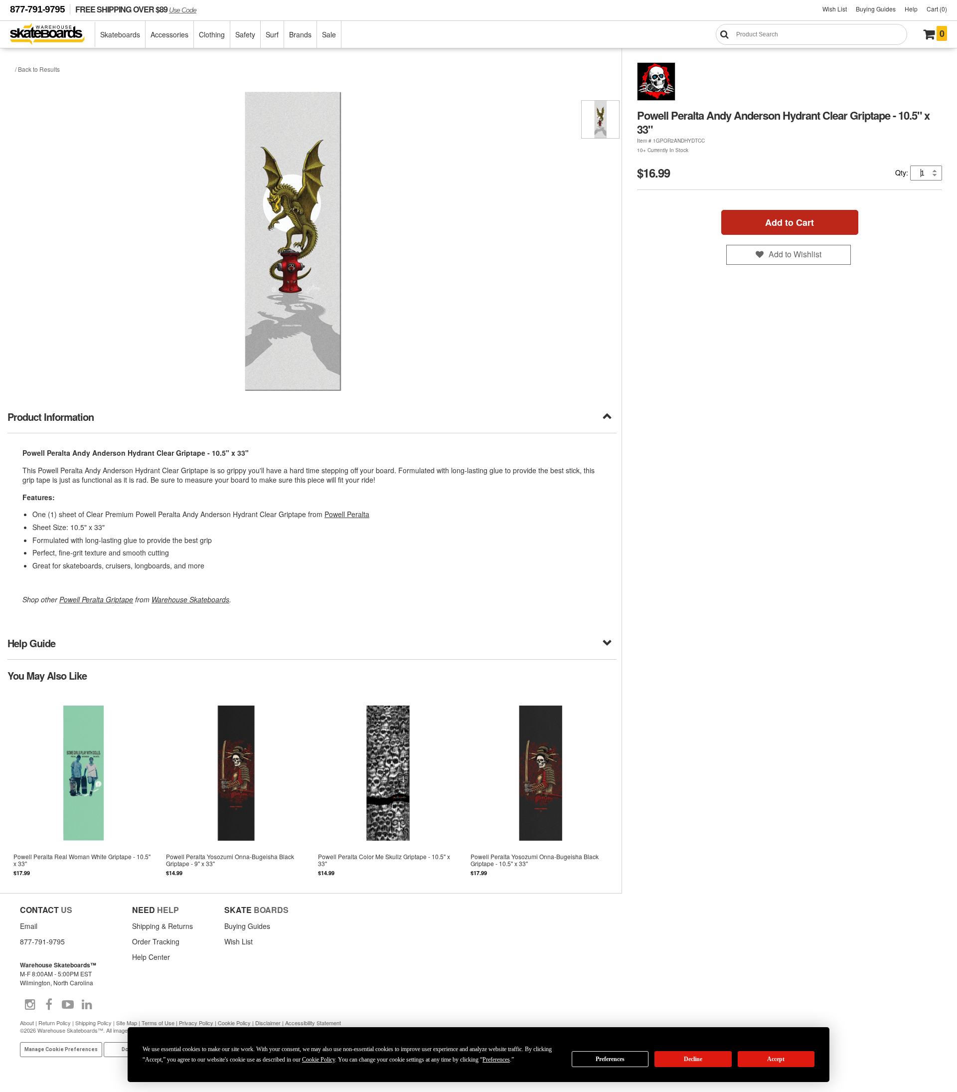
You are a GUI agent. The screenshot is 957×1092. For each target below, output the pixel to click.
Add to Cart (789, 222)
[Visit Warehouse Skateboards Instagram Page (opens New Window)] (29, 1004)
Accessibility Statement (313, 1023)
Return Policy (54, 1023)
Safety (245, 34)
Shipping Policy (93, 1023)
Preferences (610, 1059)
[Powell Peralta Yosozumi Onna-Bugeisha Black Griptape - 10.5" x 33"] (541, 786)
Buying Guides (876, 8)
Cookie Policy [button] (318, 1059)
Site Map (126, 1023)
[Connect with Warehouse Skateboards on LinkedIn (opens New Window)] (86, 1004)
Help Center (151, 957)
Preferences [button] (496, 1059)
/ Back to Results (37, 69)
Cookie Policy (234, 1023)
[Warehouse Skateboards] (52, 34)
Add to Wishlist (795, 254)
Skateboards (120, 34)
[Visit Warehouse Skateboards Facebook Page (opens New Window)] (48, 1004)
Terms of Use (158, 1023)
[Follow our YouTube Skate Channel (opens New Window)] (67, 1004)
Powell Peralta (346, 514)
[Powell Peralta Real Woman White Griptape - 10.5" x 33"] (83, 786)
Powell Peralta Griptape (96, 599)
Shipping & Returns (162, 926)
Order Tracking (155, 941)
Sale (329, 34)
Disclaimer (268, 1023)
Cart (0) (937, 8)
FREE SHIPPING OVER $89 (135, 9)
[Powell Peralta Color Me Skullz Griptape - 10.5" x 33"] (388, 786)
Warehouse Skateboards (190, 599)
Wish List (834, 8)
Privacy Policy (196, 1023)
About (27, 1023)
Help (911, 8)
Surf (272, 34)
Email (28, 926)
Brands (300, 34)
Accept (776, 1059)
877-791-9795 (37, 9)
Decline (693, 1059)
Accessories (169, 34)
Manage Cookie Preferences (61, 1049)
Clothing (212, 34)
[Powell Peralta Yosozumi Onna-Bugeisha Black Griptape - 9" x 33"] (236, 786)
